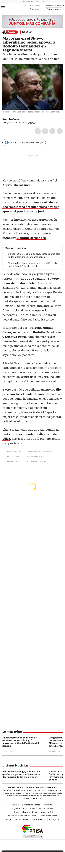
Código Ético (55, 819)
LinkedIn (52, 131)
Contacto (16, 805)
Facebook (38, 131)
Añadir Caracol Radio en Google (26, 142)
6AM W (27, 32)
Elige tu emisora (54, 9)
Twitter (45, 131)
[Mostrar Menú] (3, 8)
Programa (34, 9)
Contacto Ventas (32, 805)
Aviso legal (46, 812)
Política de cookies (48, 816)
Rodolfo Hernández (36, 456)
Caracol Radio (15, 7)
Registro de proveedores (25, 812)
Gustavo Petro (13, 456)
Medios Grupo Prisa (32, 836)
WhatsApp (60, 131)
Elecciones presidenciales (40, 451)
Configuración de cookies (16, 819)
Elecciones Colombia (36, 461)
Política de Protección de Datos (22, 816)
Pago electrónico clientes (23, 808)
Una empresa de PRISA (32, 828)
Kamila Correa (11, 119)
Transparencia (39, 819)
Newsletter (48, 805)
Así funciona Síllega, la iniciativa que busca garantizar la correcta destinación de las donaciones (21, 774)
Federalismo (13, 461)
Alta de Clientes (46, 808)
